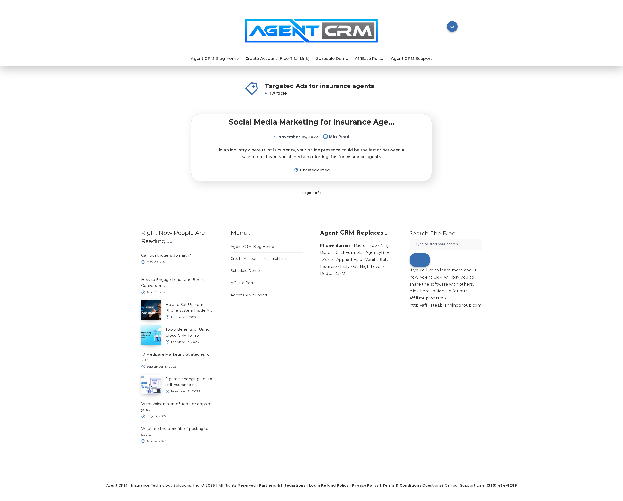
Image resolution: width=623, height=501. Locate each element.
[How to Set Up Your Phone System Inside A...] (151, 310)
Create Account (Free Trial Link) (277, 58)
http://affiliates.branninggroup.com (446, 305)
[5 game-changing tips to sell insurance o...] (151, 384)
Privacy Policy (365, 485)
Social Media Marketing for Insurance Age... (311, 121)
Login (314, 485)
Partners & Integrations (282, 485)
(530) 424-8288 (502, 485)
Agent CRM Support (411, 58)
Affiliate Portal (370, 58)
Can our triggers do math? (166, 255)
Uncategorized (315, 170)
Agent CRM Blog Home (215, 58)
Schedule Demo (332, 58)
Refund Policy (335, 485)
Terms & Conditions (401, 485)
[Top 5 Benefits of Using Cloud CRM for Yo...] (151, 335)
